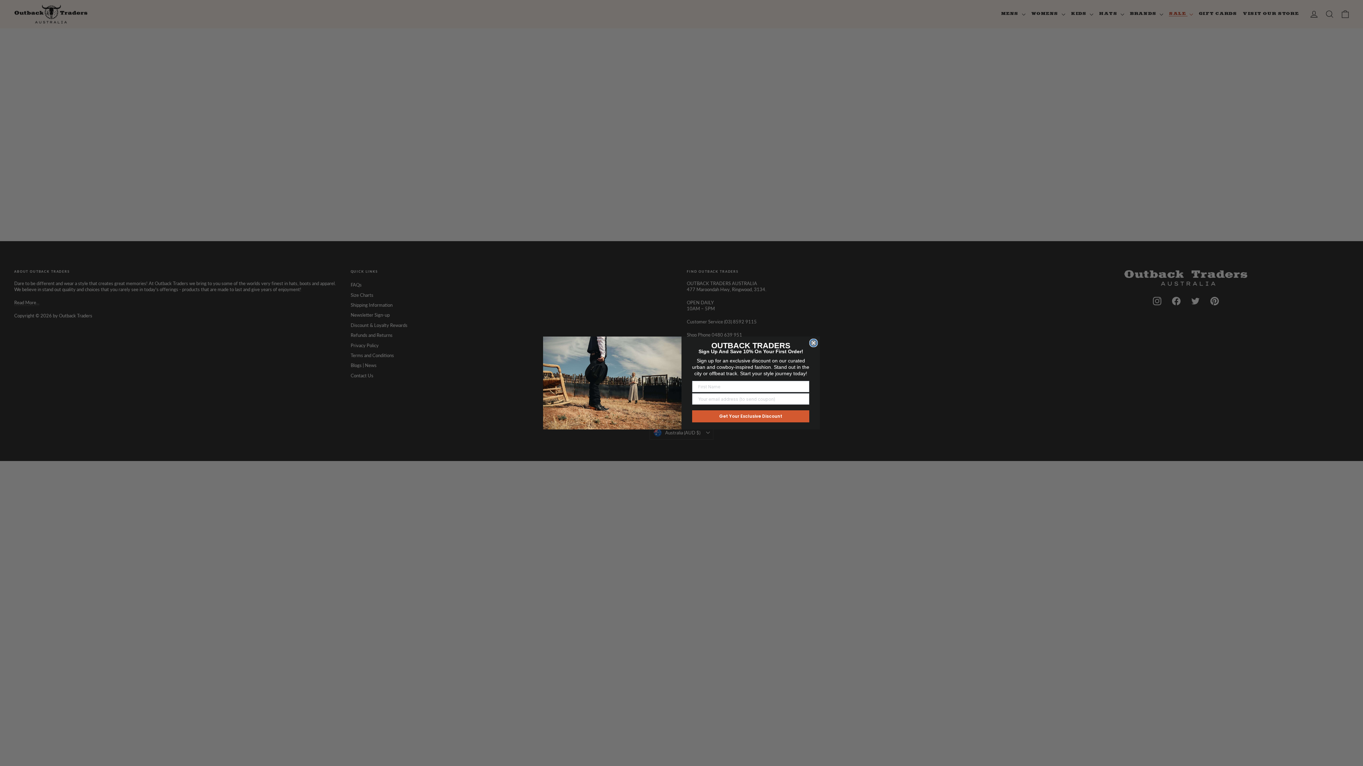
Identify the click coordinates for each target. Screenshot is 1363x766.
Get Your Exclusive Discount (750, 416)
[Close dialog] (813, 342)
